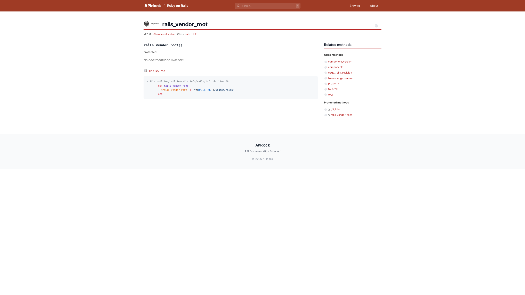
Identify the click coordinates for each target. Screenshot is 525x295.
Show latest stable (164, 34)
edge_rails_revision (340, 72)
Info (195, 34)
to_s (330, 94)
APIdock (152, 5)
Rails (187, 34)
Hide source (156, 71)
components (336, 67)
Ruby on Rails (177, 5)
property (333, 83)
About (374, 5)
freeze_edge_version (340, 78)
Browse (355, 5)
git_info (335, 109)
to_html (333, 89)
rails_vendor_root (341, 114)
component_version (340, 61)
